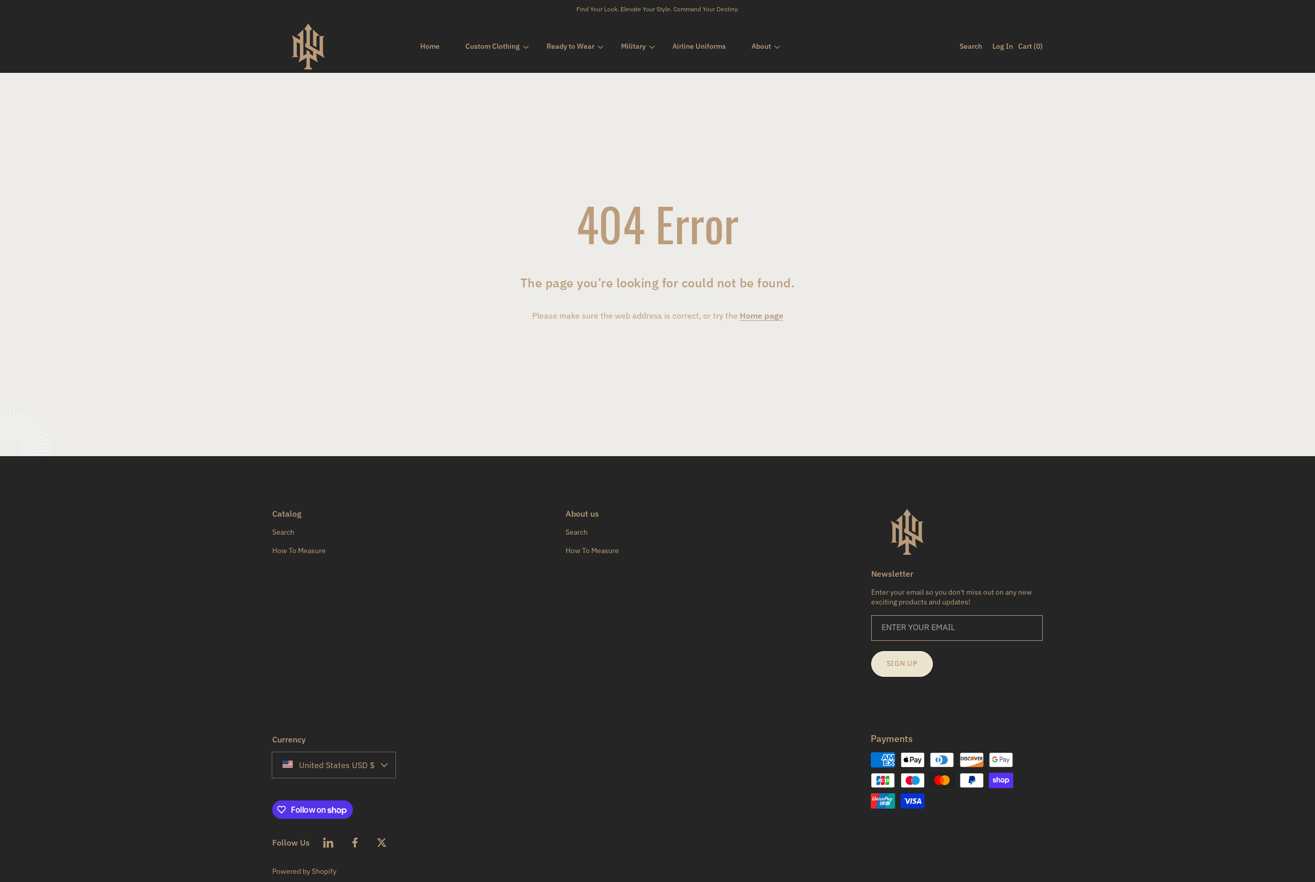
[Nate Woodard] (308, 46)
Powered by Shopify (304, 871)
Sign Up (902, 663)
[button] (968, 46)
